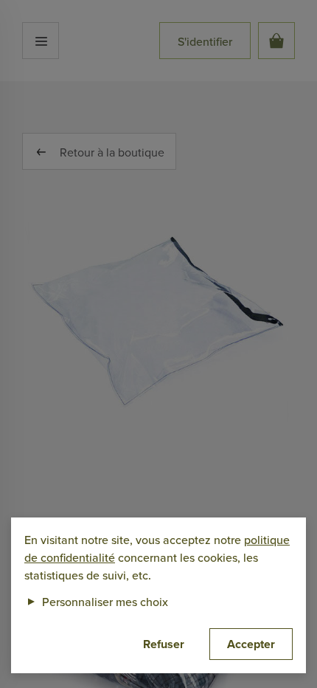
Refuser (163, 644)
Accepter (251, 644)
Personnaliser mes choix (96, 602)
